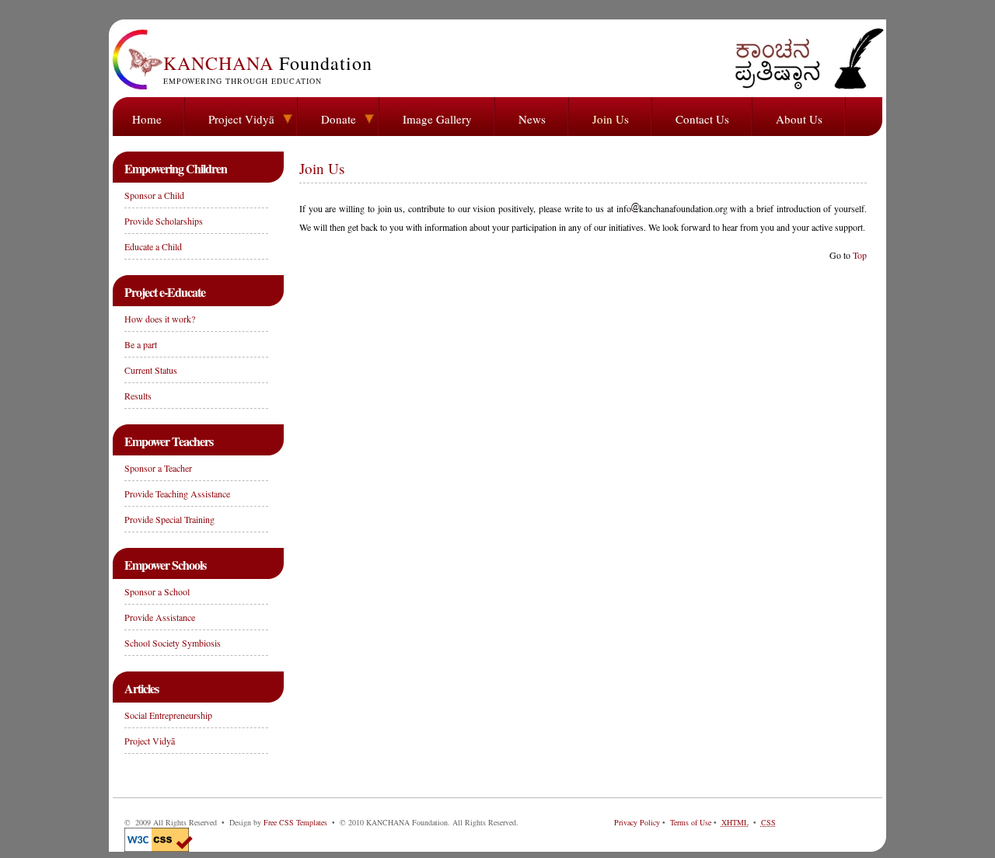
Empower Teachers (168, 441)
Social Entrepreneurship (168, 715)
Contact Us (702, 119)
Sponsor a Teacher (158, 468)
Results (138, 395)
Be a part (140, 344)
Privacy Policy (637, 822)
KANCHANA (267, 68)
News (532, 119)
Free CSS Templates (295, 822)
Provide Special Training (169, 519)
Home (147, 119)
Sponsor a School (157, 591)
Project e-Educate (164, 292)
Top (860, 255)
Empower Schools (165, 565)
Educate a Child (153, 246)
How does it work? (159, 318)
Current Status (150, 370)
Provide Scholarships (163, 220)
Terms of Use (690, 822)
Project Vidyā (241, 119)
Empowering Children (175, 168)
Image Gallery (437, 119)
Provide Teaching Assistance (177, 493)
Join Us (610, 119)
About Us (799, 119)
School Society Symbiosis (172, 643)
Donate (338, 119)
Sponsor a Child (154, 195)
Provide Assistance (159, 617)
